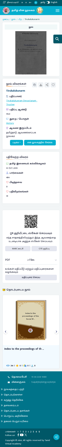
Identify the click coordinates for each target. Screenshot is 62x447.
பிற (20, 19)
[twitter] (26, 435)
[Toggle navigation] (57, 10)
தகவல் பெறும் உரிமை (16, 421)
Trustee (10, 104)
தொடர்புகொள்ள (13, 394)
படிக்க (16, 142)
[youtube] (22, 435)
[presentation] (6, 332)
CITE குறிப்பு (44, 248)
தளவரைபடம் (11, 405)
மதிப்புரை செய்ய (31, 277)
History (10, 123)
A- (22, 2)
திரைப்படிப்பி (13, 2)
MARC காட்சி (17, 248)
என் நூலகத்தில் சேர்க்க (40, 142)
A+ (30, 2)
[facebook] (19, 435)
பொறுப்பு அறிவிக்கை (16, 416)
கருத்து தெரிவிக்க (13, 400)
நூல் (13, 19)
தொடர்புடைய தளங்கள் (17, 411)
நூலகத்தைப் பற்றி (14, 389)
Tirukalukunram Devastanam (21, 101)
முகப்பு (6, 19)
